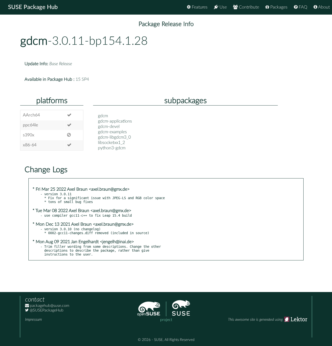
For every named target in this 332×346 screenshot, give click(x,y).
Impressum (33, 319)
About (323, 7)
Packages (278, 7)
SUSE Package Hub (33, 7)
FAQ (302, 7)
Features (199, 7)
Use (222, 7)
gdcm (34, 41)
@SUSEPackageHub (46, 310)
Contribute (248, 7)
